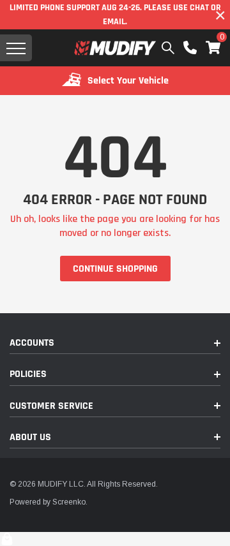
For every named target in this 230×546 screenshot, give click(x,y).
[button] (213, 47)
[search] (168, 48)
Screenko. (70, 502)
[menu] (16, 47)
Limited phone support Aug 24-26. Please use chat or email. (115, 14)
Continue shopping (115, 269)
